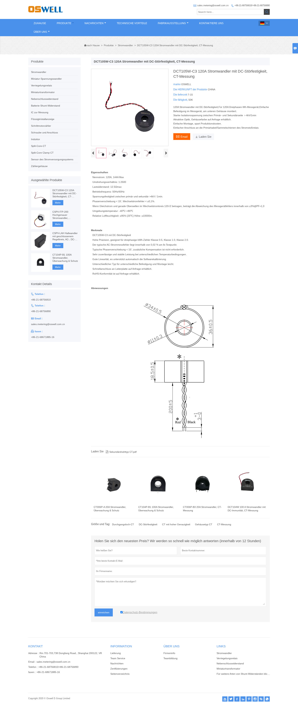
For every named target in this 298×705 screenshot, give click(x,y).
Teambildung (170, 658)
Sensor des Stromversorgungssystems (52, 159)
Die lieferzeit (180, 94)
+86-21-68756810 (41, 299)
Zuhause (40, 23)
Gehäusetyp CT (203, 524)
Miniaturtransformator (43, 92)
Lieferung (115, 653)
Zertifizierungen (118, 668)
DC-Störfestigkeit (148, 524)
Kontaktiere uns (211, 23)
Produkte (64, 23)
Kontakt (35, 646)
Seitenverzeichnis (120, 673)
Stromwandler (125, 45)
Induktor (35, 139)
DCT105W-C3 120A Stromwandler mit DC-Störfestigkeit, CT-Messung (64, 193)
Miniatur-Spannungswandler (46, 78)
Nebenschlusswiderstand (44, 99)
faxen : (32, 672)
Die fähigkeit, (180, 99)
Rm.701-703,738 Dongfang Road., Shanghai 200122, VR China (70, 655)
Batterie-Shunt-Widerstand (45, 105)
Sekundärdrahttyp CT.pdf (121, 451)
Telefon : (33, 667)
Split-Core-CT (38, 146)
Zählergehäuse (39, 166)
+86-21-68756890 (41, 311)
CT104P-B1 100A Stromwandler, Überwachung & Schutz (65, 257)
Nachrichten (94, 23)
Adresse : (33, 653)
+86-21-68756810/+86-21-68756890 (252, 5)
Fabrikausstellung (172, 23)
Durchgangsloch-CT (123, 524)
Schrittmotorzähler (41, 125)
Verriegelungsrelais (41, 85)
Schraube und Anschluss (44, 132)
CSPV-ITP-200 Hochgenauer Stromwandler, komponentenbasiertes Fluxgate (64, 215)
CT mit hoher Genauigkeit (176, 524)
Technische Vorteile (132, 23)
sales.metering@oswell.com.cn (213, 5)
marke (177, 84)
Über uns (40, 31)
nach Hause (92, 45)
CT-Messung (224, 524)
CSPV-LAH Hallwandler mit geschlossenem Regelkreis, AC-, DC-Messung (65, 236)
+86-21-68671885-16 (42, 337)
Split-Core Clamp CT (42, 152)
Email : (32, 661)
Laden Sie (203, 136)
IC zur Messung (39, 112)
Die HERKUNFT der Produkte (190, 89)
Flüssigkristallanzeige (42, 119)
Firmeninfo (169, 653)
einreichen (103, 612)
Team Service (117, 658)
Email (182, 136)
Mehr (58, 202)
